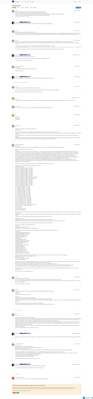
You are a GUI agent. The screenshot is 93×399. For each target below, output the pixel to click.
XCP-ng (17, 1)
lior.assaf (16, 377)
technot (16, 10)
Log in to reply (78, 7)
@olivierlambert (21, 66)
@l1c (20, 106)
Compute (14, 7)
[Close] (80, 385)
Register (14, 392)
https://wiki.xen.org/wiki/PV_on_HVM (21, 16)
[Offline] (13, 22)
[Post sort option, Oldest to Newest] (74, 7)
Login (18, 392)
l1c (15, 97)
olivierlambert (17, 22)
